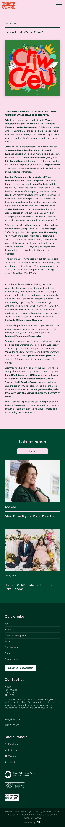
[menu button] (59, 6)
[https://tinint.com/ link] (39, 822)
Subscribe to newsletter (20, 668)
